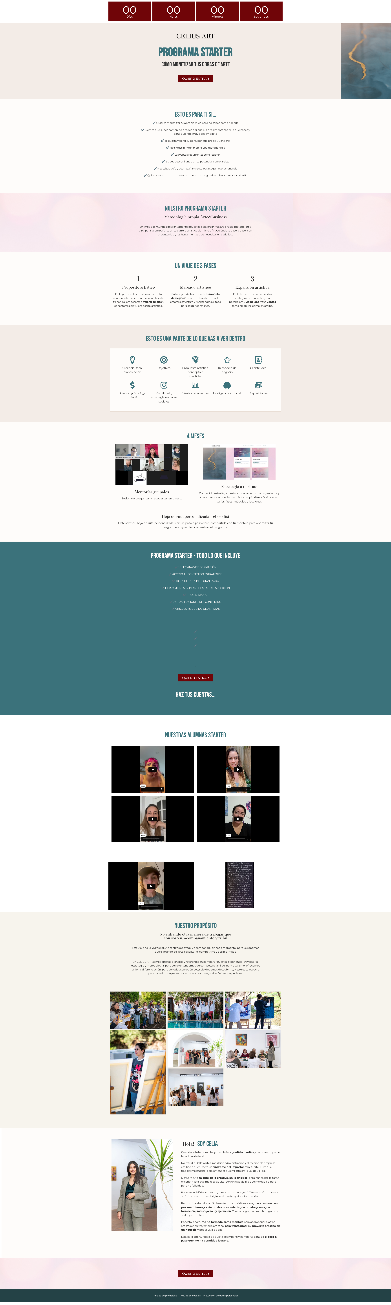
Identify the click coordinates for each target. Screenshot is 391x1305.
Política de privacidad (165, 1295)
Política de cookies (190, 1295)
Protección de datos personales (220, 1295)
